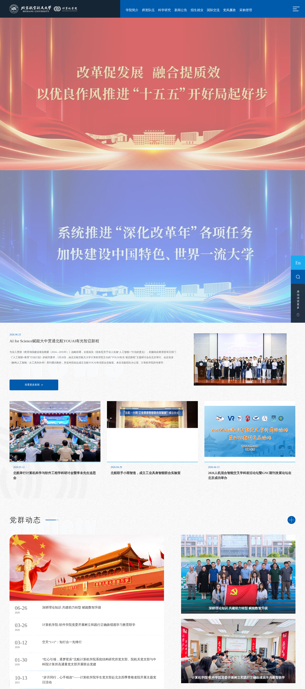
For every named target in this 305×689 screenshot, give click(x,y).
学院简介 (132, 10)
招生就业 (197, 10)
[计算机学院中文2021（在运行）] (44, 8)
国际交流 (213, 10)
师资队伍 (148, 10)
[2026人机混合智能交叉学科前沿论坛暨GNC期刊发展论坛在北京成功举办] (249, 334)
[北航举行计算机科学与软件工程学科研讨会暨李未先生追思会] (55, 334)
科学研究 (164, 10)
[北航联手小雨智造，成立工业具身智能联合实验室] (152, 334)
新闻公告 (180, 10)
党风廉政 (229, 10)
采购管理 (245, 10)
